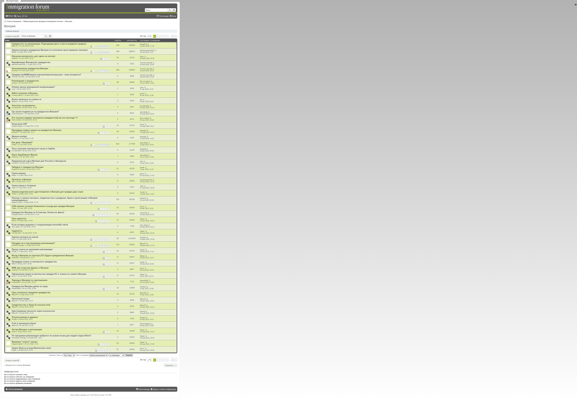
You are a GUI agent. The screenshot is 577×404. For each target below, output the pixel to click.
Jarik (13, 188)
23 (98, 52)
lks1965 (14, 138)
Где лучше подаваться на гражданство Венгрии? (35, 112)
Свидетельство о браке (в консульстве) (31, 305)
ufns (141, 161)
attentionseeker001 (147, 50)
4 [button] (164, 36)
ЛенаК (14, 251)
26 (106, 52)
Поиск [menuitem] (19, 16)
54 (103, 145)
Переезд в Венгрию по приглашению (29, 280)
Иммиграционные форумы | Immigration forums (43, 21)
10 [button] (172, 36)
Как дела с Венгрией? (22, 142)
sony (13, 89)
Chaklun (143, 237)
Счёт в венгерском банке (24, 323)
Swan (14, 331)
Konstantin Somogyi (19, 338)
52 (98, 145)
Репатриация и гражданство (25, 81)
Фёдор (142, 256)
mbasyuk (15, 157)
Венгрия (68, 21)
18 (103, 71)
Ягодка (14, 319)
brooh (142, 93)
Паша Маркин (145, 324)
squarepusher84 (146, 180)
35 (103, 46)
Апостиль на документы (23, 105)
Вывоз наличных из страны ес (26, 99)
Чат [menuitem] (26, 16)
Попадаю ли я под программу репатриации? (33, 243)
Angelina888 (16, 288)
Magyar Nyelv (17, 202)
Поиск (169, 10)
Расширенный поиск (174, 10)
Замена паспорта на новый (25, 237)
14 (106, 245)
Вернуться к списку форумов (18, 365)
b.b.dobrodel (16, 107)
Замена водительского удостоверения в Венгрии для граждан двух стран (47, 192)
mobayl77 (15, 132)
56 (108, 145)
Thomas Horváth (146, 63)
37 (108, 46)
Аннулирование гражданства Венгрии (30, 68)
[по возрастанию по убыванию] (117, 355)
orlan (141, 56)
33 (98, 46)
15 (108, 245)
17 (101, 71)
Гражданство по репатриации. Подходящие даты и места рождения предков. (49, 44)
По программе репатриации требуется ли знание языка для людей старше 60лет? (51, 336)
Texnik (14, 194)
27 (108, 52)
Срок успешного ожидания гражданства (31, 292)
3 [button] (160, 36)
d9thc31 (15, 46)
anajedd (14, 58)
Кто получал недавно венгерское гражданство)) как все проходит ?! (45, 118)
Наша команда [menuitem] (144, 389)
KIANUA (143, 198)
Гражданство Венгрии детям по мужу (30, 286)
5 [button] (167, 36)
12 (101, 245)
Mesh (14, 264)
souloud (14, 270)
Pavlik (142, 167)
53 (101, 145)
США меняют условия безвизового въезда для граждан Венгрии (43, 206)
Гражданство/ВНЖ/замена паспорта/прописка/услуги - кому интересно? (46, 75)
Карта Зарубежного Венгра (24, 155)
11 (98, 245)
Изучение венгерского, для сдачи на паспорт (33, 56)
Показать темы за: (56, 355)
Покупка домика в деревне (25, 317)
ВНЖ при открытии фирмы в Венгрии (30, 268)
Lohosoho (143, 213)
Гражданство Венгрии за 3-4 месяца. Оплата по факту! (38, 212)
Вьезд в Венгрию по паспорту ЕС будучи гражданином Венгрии (43, 255)
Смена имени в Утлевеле (24, 185)
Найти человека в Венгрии (24, 93)
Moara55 (143, 293)
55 (106, 145)
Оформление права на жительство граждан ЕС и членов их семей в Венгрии (49, 274)
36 (106, 46)
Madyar (14, 101)
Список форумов (14, 21)
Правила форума (12, 31)
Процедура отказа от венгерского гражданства (34, 262)
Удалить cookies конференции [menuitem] (164, 389)
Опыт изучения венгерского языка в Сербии (33, 148)
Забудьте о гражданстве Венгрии (27, 167)
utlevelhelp (144, 112)
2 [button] (157, 36)
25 (103, 52)
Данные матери (19, 136)
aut (141, 100)
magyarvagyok (17, 126)
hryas (142, 124)
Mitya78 (143, 243)
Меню (11, 16)
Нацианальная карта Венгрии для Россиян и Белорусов (39, 161)
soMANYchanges (18, 245)
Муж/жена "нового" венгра (24, 342)
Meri (13, 181)
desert (14, 220)
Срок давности (19, 218)
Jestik (14, 144)
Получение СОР (19, 124)
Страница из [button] (149, 36)
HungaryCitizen (17, 214)
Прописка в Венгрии (21, 179)
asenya (14, 83)
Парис (14, 208)
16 (98, 71)
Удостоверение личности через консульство (33, 311)
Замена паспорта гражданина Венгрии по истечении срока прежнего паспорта (50, 50)
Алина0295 (16, 282)
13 (103, 245)
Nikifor (14, 175)
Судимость (17, 231)
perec (142, 174)
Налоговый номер (20, 299)
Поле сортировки (82, 355)
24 (101, 52)
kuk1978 (15, 163)
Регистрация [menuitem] (164, 16)
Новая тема (11, 36)
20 (108, 71)
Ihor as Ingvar (145, 81)
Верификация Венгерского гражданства (31, 62)
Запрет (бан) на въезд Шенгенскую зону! (31, 348)
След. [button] (175, 36)
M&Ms (14, 52)
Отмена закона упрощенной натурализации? (33, 87)
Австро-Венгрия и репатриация (27, 329)
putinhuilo (15, 257)
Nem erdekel (16, 120)
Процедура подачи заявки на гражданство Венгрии (36, 130)
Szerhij (142, 311)
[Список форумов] (28, 8)
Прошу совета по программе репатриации (32, 249)
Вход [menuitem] (174, 16)
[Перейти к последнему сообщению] (148, 44)
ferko (13, 239)
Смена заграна (19, 173)
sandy (142, 262)
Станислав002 (17, 95)
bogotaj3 (143, 130)
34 (101, 46)
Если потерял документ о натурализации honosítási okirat (40, 225)
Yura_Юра (15, 227)
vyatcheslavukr (17, 114)
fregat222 (143, 44)
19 (106, 71)
